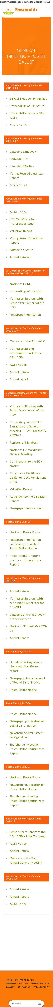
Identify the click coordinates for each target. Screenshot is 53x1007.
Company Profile (24, 980)
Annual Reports (40, 983)
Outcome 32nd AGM (23, 151)
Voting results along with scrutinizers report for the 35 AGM (27, 603)
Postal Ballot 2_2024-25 (18, 651)
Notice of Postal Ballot (25, 532)
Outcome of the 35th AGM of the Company (27, 617)
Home (9, 980)
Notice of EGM (20, 284)
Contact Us (24, 987)
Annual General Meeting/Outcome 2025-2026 (23, 877)
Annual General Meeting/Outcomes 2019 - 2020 (24, 86)
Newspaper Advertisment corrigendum (27, 735)
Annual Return (19, 257)
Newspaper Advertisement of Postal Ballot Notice (27, 680)
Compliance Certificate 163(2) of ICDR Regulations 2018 (28, 477)
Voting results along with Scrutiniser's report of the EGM (27, 410)
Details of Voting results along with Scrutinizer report (26, 666)
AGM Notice (18, 212)
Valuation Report (21, 231)
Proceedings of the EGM (26, 291)
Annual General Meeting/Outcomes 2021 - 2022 (24, 200)
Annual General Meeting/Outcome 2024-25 (23, 820)
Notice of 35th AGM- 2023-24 (28, 628)
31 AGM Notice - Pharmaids (28, 98)
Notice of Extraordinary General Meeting (26, 452)
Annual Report (19, 638)
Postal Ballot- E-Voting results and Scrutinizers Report (25, 560)
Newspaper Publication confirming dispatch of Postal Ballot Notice (25, 544)
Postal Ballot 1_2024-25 (18, 521)
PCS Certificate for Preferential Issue (22, 221)
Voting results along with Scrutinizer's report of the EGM (27, 303)
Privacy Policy (42, 987)
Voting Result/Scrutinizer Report (27, 175)
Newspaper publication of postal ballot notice (27, 723)
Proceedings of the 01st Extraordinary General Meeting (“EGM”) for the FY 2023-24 (28, 428)
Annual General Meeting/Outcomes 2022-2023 (24, 329)
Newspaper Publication (25, 314)
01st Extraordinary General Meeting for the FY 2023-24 (26, 394)
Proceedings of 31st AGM (27, 105)
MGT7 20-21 (18, 185)
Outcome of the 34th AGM (27, 341)
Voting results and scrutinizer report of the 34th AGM (26, 353)
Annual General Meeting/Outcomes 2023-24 (24, 579)
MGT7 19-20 (18, 124)
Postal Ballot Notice (23, 689)
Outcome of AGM (21, 249)
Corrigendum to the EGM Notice (26, 463)
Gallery (10, 987)
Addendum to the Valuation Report (28, 499)
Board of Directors (17, 983)
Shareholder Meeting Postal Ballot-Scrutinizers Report (27, 749)
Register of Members (24, 442)
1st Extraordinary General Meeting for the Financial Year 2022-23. (25, 272)
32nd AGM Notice (22, 166)
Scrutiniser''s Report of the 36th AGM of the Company (27, 834)
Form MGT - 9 (19, 159)
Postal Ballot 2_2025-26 (18, 766)
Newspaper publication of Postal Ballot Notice (27, 787)
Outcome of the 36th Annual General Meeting (26, 860)
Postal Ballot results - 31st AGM (27, 115)
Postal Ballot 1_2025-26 (18, 703)
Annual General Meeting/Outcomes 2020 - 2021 (24, 139)
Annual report (19, 379)
